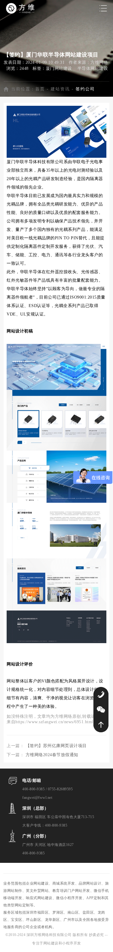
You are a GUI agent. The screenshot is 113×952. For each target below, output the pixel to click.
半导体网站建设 (92, 68)
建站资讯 (60, 89)
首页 (40, 89)
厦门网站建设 (59, 68)
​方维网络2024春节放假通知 (52, 755)
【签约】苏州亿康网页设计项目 (56, 745)
